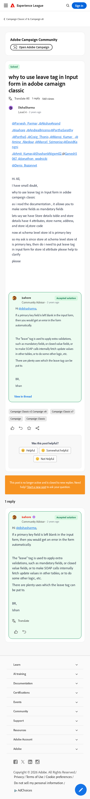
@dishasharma (27, 308)
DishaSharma (26, 107)
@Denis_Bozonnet (24, 165)
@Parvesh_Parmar (24, 123)
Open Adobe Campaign (34, 47)
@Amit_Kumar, (23, 153)
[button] (22, 99)
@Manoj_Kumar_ (62, 137)
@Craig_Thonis (38, 137)
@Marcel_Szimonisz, (49, 142)
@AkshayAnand (49, 123)
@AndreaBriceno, (38, 130)
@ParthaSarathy (61, 130)
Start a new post (36, 487)
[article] (45, 575)
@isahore (19, 130)
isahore (26, 297)
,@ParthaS (19, 137)
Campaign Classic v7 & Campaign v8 (25, 19)
